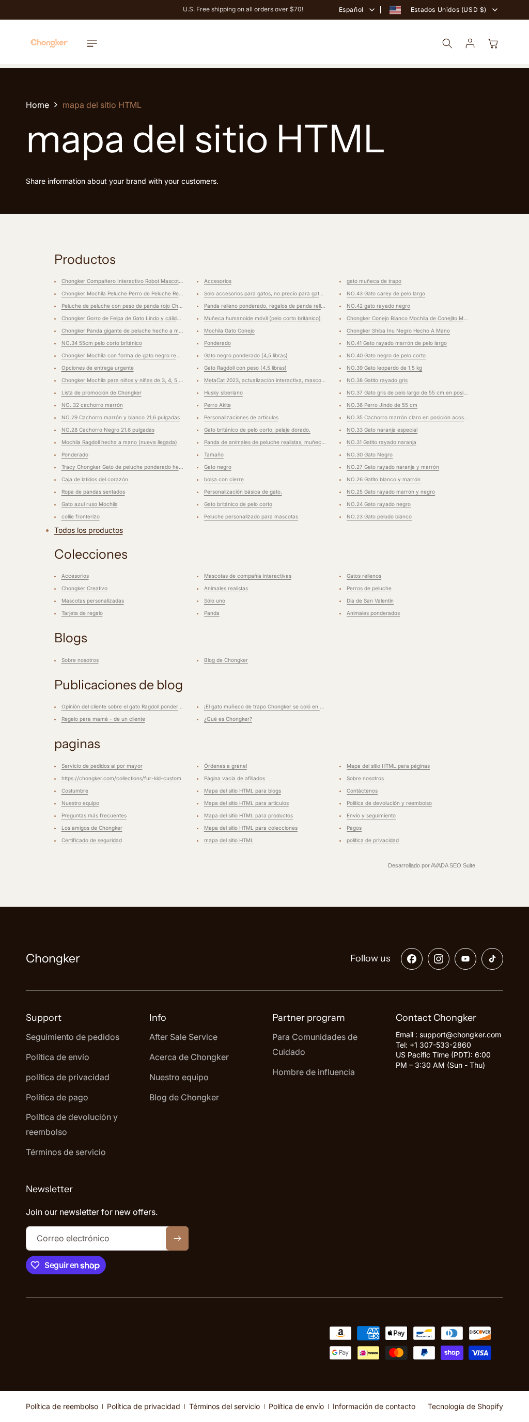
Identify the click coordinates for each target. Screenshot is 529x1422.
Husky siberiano (223, 392)
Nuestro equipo (80, 803)
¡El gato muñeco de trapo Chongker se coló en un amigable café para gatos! (298, 706)
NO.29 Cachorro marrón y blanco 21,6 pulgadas (120, 417)
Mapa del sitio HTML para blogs (242, 790)
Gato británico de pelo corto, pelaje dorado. (257, 429)
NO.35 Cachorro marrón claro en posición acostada (411, 417)
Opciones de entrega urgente (97, 368)
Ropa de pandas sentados (93, 491)
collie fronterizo (80, 516)
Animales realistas (226, 588)
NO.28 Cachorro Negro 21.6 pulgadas (107, 429)
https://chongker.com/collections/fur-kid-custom (121, 778)
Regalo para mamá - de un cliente (103, 719)
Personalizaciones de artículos (241, 417)
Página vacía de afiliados (234, 778)
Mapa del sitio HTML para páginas (388, 766)
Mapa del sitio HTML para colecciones (251, 828)
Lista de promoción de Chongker (101, 392)
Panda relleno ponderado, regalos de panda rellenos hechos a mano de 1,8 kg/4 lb (305, 306)
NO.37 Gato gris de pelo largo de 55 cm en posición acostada (422, 392)
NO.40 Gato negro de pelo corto (386, 355)
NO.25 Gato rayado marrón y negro (391, 491)
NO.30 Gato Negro (370, 454)
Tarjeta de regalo (82, 613)
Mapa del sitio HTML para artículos (246, 803)
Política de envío (296, 1406)
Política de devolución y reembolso (389, 803)
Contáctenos (362, 790)
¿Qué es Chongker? (228, 719)
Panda (212, 613)
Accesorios (217, 281)
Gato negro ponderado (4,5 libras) (246, 355)
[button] (92, 43)
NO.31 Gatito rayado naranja (381, 442)
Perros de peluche (369, 588)
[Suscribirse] (177, 1238)
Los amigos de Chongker (91, 828)
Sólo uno (214, 600)
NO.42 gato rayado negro (378, 306)
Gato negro (217, 467)
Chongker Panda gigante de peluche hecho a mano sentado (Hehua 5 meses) (157, 330)
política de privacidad (373, 840)
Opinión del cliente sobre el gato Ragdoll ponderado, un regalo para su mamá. (157, 706)
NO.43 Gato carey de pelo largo (386, 293)
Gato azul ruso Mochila (89, 504)
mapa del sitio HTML (229, 840)
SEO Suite (462, 865)
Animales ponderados (373, 613)
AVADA (439, 865)
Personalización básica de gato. (243, 491)
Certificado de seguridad (91, 840)
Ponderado (74, 454)
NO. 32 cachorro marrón (92, 405)
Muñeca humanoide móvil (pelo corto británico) (262, 318)
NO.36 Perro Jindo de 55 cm (382, 405)
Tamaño (214, 454)
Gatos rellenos (364, 576)
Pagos (354, 828)
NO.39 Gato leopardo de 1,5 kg (384, 368)
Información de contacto (374, 1406)
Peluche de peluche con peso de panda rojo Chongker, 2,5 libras (140, 306)
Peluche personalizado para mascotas (251, 516)
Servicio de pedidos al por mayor (102, 766)
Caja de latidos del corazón (94, 479)
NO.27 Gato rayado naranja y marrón (393, 467)
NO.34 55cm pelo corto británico (101, 343)
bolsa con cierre (224, 479)
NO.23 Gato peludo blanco (379, 516)
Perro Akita (217, 405)
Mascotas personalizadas (92, 600)
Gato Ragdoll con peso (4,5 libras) (245, 368)
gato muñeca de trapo (374, 281)
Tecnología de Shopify (465, 1406)
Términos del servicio (224, 1406)
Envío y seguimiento (371, 815)
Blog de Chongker (226, 660)
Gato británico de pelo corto (238, 504)
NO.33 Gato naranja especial (382, 429)
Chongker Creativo (84, 588)
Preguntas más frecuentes (94, 815)
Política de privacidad (143, 1406)
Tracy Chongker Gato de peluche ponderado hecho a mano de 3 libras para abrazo (164, 467)
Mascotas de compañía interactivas (247, 576)
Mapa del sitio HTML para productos (248, 815)
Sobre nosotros (80, 660)
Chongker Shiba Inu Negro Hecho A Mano (398, 330)
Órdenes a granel (225, 766)
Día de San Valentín (370, 600)
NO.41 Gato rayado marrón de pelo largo (397, 343)
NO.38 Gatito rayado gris (377, 380)
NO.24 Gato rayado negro (379, 504)
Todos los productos (88, 530)
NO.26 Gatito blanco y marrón (384, 479)
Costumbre (74, 790)
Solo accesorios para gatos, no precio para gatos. (265, 293)
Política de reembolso (62, 1406)
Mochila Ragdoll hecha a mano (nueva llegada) (119, 442)
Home (37, 105)
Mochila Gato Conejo (229, 330)
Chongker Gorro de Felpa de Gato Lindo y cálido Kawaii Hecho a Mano (148, 318)
